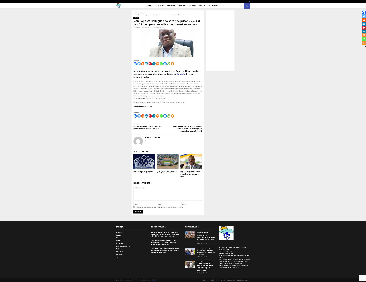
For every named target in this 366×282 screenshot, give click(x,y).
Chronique (171, 5)
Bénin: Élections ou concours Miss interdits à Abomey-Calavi (143, 172)
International (213, 5)
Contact (212, 280)
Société (202, 5)
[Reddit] (142, 63)
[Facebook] (135, 63)
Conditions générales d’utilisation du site (237, 280)
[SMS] (168, 63)
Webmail (205, 280)
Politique (192, 5)
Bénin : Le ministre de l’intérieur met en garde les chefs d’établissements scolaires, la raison (190, 173)
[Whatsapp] (161, 63)
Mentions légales (220, 280)
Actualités (160, 5)
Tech (117, 257)
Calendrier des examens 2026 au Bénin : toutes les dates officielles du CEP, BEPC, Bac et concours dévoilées (165, 234)
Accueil (149, 5)
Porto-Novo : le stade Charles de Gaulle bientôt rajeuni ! (167, 172)
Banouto (181, 74)
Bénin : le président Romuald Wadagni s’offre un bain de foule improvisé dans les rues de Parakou (206, 251)
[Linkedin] (146, 63)
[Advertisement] (220, 40)
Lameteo (119, 254)
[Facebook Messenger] (165, 63)
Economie (182, 5)
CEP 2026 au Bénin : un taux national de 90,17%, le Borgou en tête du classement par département (163, 242)
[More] (172, 63)
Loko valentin (155, 232)
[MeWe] (154, 63)
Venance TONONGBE (141, 27)
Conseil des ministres (123, 246)
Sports (118, 240)
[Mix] (157, 63)
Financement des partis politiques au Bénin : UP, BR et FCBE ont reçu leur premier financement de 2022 (187, 129)
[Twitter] (139, 63)
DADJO (153, 248)
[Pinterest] (150, 63)
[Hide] (365, 46)
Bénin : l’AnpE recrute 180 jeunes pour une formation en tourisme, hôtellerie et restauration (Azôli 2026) (165, 250)
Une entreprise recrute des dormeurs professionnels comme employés (147, 127)
